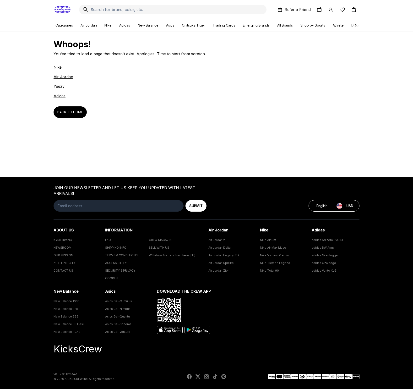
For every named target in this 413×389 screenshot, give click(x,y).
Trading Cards (224, 25)
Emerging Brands (256, 25)
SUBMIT (196, 206)
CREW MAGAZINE (161, 240)
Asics (170, 25)
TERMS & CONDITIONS (121, 255)
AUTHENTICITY (65, 263)
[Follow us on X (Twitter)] (198, 376)
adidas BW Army (323, 247)
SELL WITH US (159, 247)
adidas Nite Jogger (325, 255)
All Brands (285, 25)
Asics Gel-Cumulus (118, 301)
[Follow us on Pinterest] (223, 376)
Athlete (338, 25)
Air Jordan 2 (216, 240)
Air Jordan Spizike (221, 263)
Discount (358, 25)
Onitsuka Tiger (193, 25)
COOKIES (111, 278)
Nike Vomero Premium (275, 255)
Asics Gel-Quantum (118, 316)
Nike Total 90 (269, 270)
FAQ (108, 240)
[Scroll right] (355, 25)
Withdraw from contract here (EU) (172, 255)
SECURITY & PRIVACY (120, 270)
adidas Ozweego (324, 263)
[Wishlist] (342, 9)
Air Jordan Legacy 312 (223, 255)
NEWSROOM (62, 247)
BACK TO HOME (70, 112)
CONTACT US (63, 270)
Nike (108, 25)
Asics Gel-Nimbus (117, 309)
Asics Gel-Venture (117, 332)
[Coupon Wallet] (319, 9)
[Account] (331, 9)
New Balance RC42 (67, 332)
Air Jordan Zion (218, 270)
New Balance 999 (66, 316)
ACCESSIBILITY (116, 263)
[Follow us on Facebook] (189, 376)
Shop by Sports (312, 25)
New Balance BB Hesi (69, 324)
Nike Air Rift (268, 240)
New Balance (148, 25)
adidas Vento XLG (324, 270)
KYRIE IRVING (63, 240)
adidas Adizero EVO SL (328, 240)
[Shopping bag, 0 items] (353, 9)
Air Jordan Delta (219, 247)
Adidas (124, 25)
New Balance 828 (66, 309)
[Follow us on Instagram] (206, 376)
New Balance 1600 (67, 301)
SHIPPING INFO (115, 247)
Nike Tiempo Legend (275, 263)
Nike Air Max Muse (273, 247)
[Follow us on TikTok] (215, 376)
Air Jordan (89, 25)
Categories (64, 25)
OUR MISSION (63, 255)
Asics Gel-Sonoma (118, 324)
